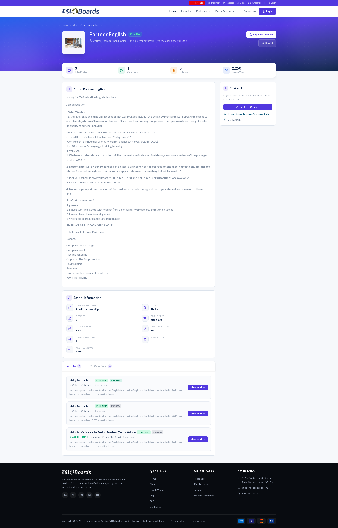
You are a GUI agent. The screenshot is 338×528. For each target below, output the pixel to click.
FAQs (152, 501)
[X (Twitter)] (73, 495)
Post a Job (198, 2)
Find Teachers (201, 484)
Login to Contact (263, 34)
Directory (215, 2)
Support (230, 2)
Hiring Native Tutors (81, 380)
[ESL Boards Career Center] (76, 472)
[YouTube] (97, 495)
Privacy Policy (178, 521)
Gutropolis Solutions (153, 521)
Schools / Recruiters (204, 495)
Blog (152, 495)
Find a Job (201, 11)
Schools (76, 25)
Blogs (242, 2)
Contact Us (155, 506)
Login (273, 2)
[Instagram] (89, 495)
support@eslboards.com (255, 487)
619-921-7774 (250, 493)
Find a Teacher (223, 11)
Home (172, 11)
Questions (102, 366)
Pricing (197, 490)
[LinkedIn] (81, 495)
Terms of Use (198, 521)
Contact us (250, 11)
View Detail (196, 387)
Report (269, 43)
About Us (186, 11)
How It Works (157, 490)
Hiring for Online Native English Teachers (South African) (102, 432)
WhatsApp (256, 2)
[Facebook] (65, 495)
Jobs (75, 365)
